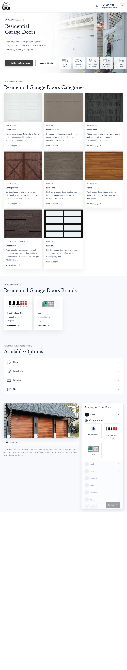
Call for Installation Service (20, 63)
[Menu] (122, 6)
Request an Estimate (45, 63)
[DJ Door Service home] (6, 6)
